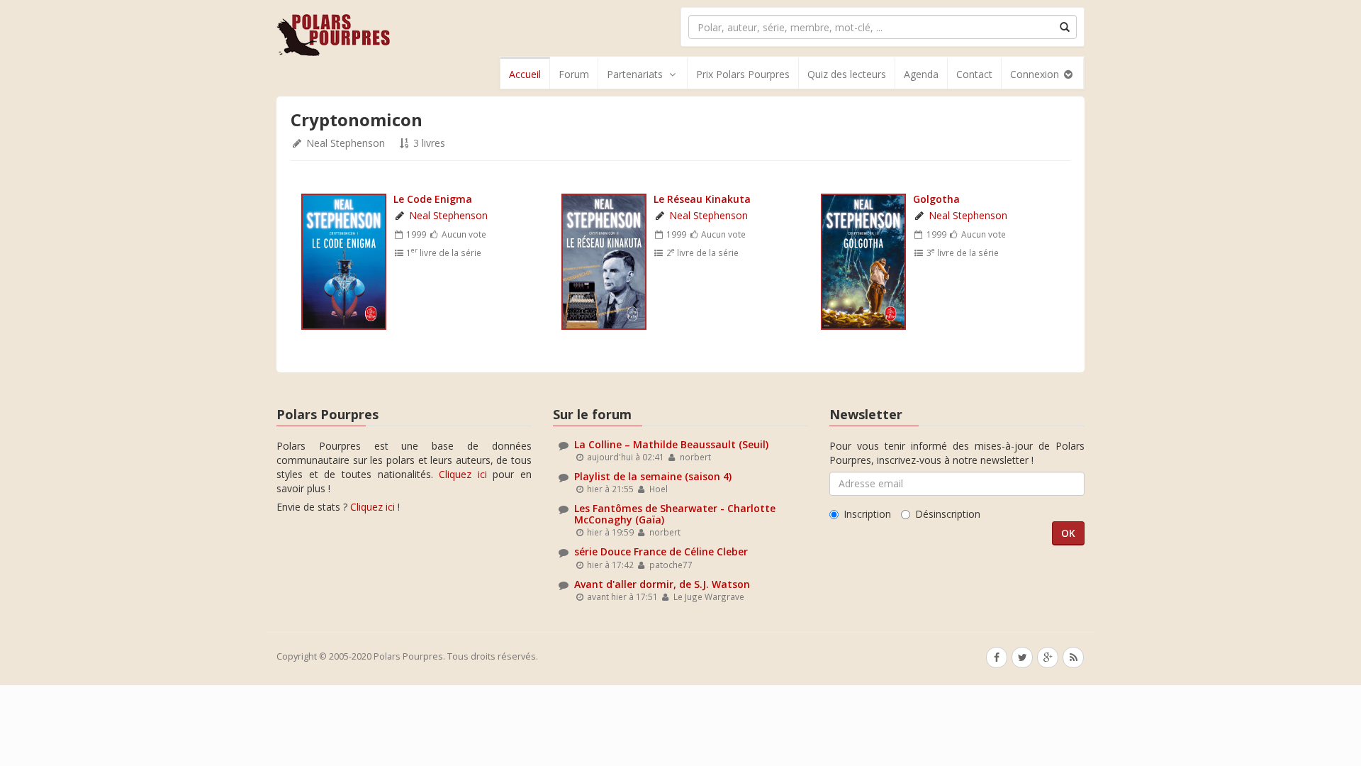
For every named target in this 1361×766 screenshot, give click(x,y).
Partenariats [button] (635, 74)
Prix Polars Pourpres (743, 74)
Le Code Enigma (432, 199)
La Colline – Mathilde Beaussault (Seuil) (671, 444)
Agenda (921, 74)
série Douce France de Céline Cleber (661, 551)
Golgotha (936, 199)
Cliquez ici (463, 474)
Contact (974, 74)
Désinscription (947, 514)
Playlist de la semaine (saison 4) (653, 476)
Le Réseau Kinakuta (702, 199)
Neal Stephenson (345, 143)
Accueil (525, 74)
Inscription (867, 514)
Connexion (1036, 74)
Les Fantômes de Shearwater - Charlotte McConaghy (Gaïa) (674, 513)
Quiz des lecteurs (846, 74)
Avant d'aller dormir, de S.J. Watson (662, 584)
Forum (574, 74)
